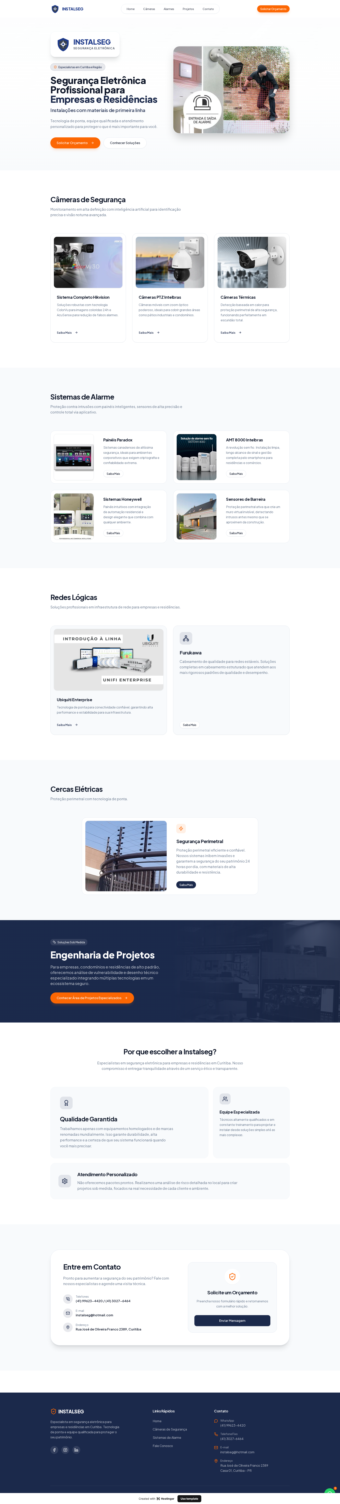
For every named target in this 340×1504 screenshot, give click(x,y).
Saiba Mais (64, 332)
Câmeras (149, 9)
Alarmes (169, 9)
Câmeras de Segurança (170, 1429)
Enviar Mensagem (232, 1320)
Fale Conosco (163, 1446)
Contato (208, 9)
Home (131, 9)
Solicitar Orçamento (273, 9)
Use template (189, 1498)
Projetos (188, 9)
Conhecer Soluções (125, 143)
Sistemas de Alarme (167, 1437)
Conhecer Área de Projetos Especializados (89, 998)
